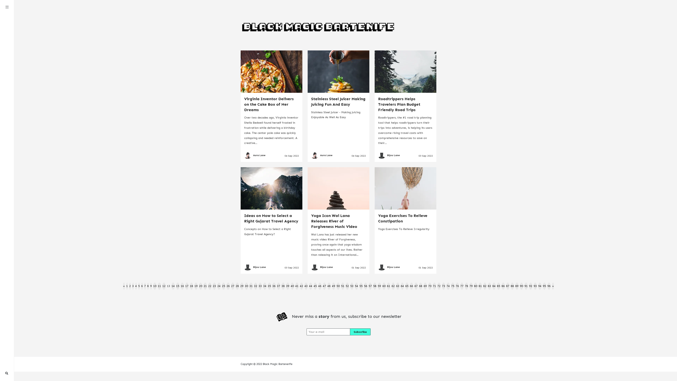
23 (214, 286)
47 (324, 286)
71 (434, 286)
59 (379, 286)
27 (232, 286)
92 (530, 286)
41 (296, 286)
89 (517, 286)
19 (196, 286)
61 (388, 286)
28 (237, 286)
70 (429, 286)
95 (544, 286)
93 (535, 286)
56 (365, 286)
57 (370, 286)
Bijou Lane (393, 155)
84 (494, 286)
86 (503, 286)
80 (475, 286)
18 (191, 286)
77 (461, 286)
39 (287, 286)
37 (278, 286)
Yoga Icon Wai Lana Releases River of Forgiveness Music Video (334, 221)
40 (292, 286)
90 (521, 286)
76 (457, 286)
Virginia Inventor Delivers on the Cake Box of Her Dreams (269, 104)
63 (397, 286)
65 (406, 286)
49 (333, 286)
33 (260, 286)
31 (251, 286)
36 (274, 286)
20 (200, 286)
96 (549, 286)
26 (228, 286)
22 (209, 286)
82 (484, 286)
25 (223, 286)
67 (416, 286)
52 (347, 286)
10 (154, 286)
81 (480, 286)
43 (306, 286)
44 (310, 286)
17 (186, 286)
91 (526, 286)
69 (425, 286)
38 (283, 286)
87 (507, 286)
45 (315, 286)
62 (393, 286)
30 (246, 286)
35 (269, 286)
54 (356, 286)
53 (351, 286)
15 (177, 286)
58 (374, 286)
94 (539, 286)
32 (255, 286)
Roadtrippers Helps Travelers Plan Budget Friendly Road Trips (399, 104)
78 (466, 286)
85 (498, 286)
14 (173, 286)
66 (411, 286)
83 (489, 286)
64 (402, 286)
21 (205, 286)
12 (164, 286)
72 (439, 286)
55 (361, 286)
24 (219, 286)
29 (241, 286)
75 (452, 286)
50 (338, 286)
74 (448, 286)
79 (471, 286)
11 (159, 286)
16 (182, 286)
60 (384, 286)
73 (443, 286)
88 (512, 286)
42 (301, 286)
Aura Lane (259, 155)
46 (319, 286)
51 (342, 286)
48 (329, 286)
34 (264, 286)
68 (420, 286)
